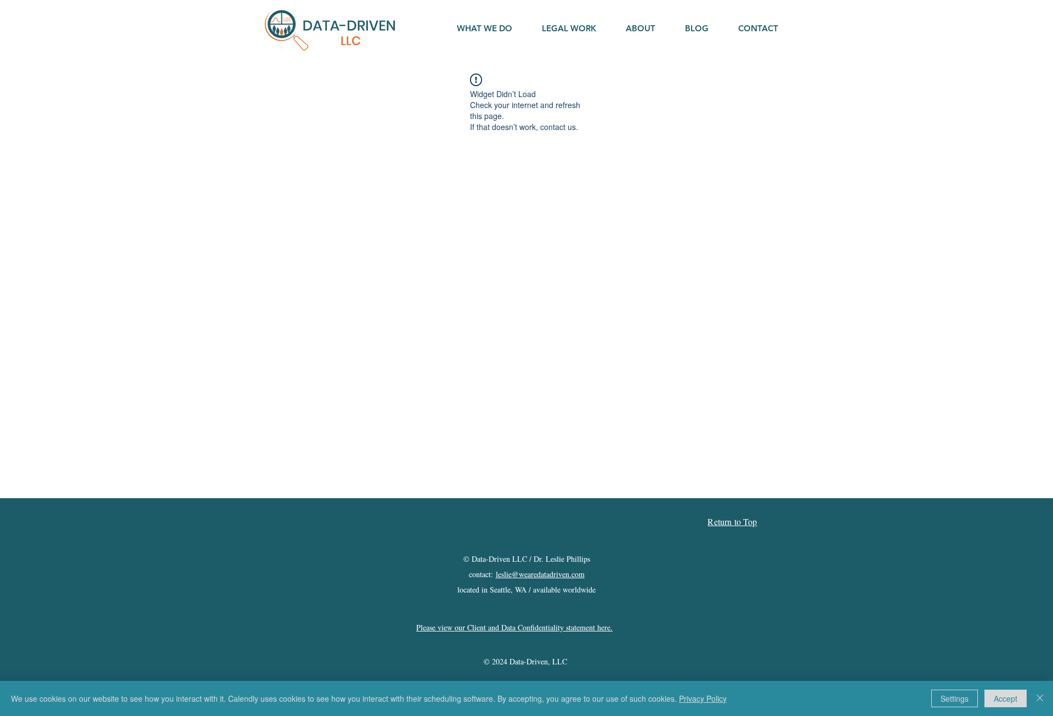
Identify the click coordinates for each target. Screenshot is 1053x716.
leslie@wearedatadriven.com (540, 574)
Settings (955, 698)
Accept (1005, 698)
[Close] (1039, 698)
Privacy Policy (703, 698)
